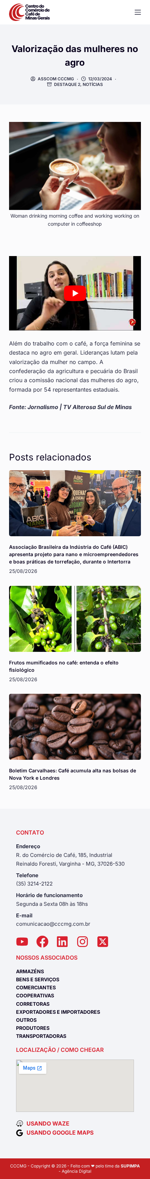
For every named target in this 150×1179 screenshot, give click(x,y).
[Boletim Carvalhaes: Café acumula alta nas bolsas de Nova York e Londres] (75, 727)
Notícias (93, 84)
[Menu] (138, 12)
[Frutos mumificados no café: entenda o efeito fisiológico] (75, 619)
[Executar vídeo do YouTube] (75, 293)
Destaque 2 (67, 84)
